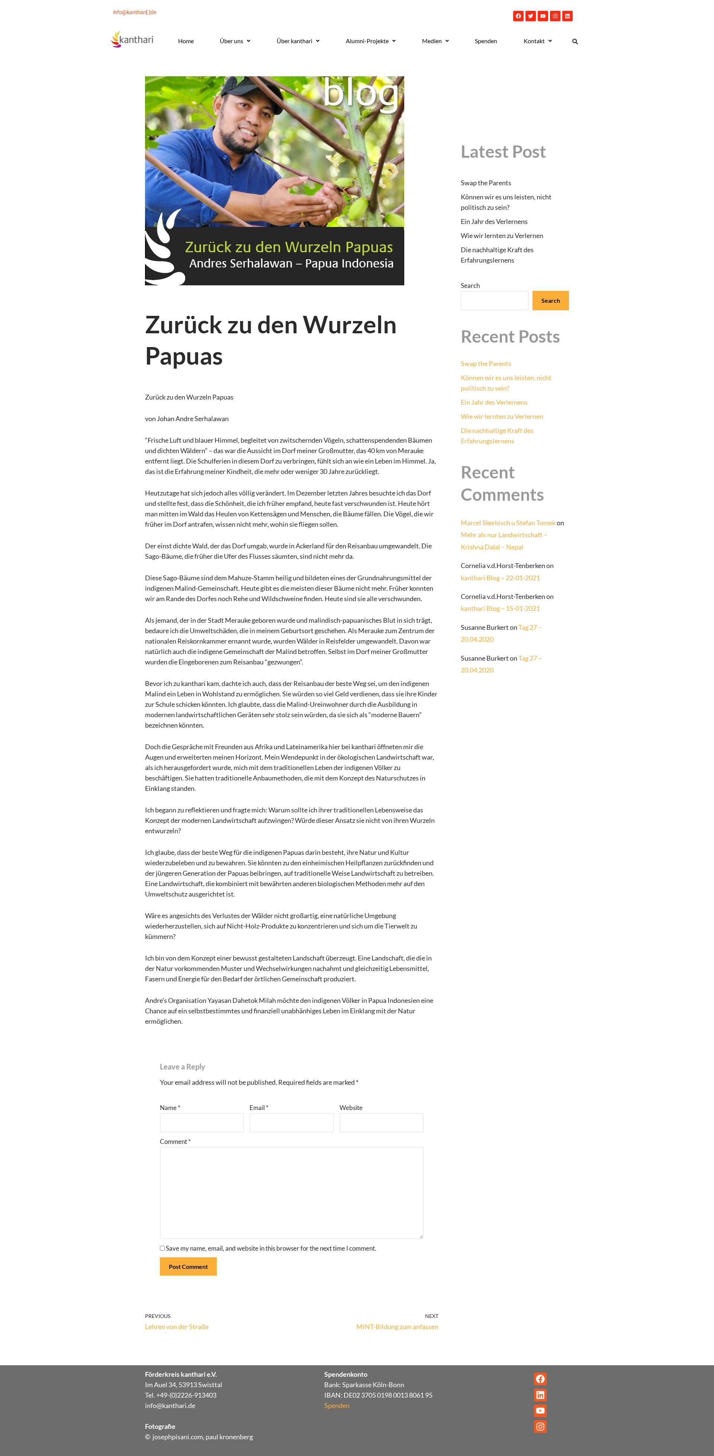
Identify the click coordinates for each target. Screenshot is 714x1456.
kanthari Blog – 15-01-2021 (500, 608)
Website (351, 1108)
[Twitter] (530, 16)
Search (470, 285)
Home (186, 40)
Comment (175, 1141)
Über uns (231, 40)
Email (259, 1108)
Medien (432, 40)
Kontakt (534, 40)
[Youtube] (543, 16)
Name (170, 1108)
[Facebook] (518, 16)
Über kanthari (294, 40)
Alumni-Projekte (367, 40)
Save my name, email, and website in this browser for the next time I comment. (271, 1248)
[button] (235, 40)
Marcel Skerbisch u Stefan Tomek (508, 523)
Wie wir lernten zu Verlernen (502, 235)
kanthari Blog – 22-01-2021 (500, 578)
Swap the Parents (486, 183)
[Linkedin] (567, 16)
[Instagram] (555, 16)
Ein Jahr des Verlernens (494, 221)
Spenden (486, 40)
